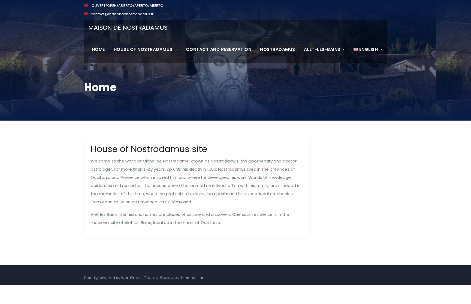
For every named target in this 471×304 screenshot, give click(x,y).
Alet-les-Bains (323, 49)
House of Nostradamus (144, 49)
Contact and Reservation (219, 49)
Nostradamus (277, 49)
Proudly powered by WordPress (112, 277)
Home (98, 49)
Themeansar (191, 277)
